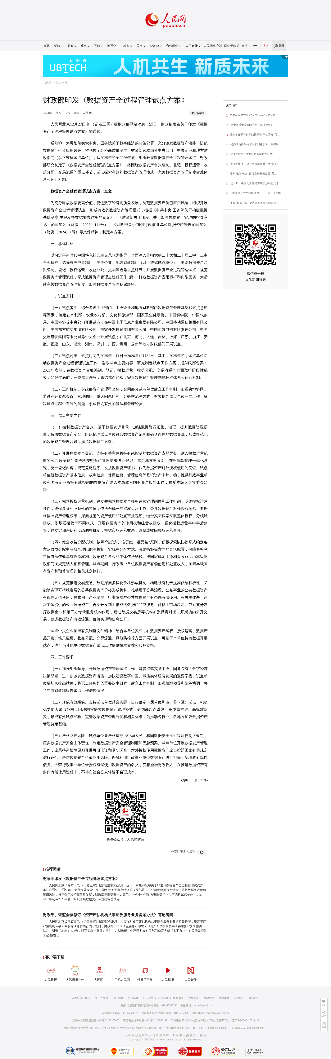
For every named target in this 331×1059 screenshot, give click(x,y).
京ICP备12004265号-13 (245, 1020)
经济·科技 (61, 82)
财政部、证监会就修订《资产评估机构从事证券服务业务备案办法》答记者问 (108, 915)
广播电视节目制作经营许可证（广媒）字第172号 (200, 1020)
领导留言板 (145, 979)
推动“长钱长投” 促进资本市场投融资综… (254, 202)
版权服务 (178, 998)
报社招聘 (118, 998)
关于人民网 (101, 998)
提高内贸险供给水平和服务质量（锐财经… (255, 144)
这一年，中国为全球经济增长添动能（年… (255, 183)
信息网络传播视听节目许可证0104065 (86, 1027)
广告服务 (148, 998)
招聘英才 (133, 998)
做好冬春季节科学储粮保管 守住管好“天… (255, 134)
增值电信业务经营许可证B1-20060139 (145, 1020)
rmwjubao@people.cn (217, 1013)
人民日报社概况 (81, 998)
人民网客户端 (213, 45)
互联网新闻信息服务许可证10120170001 (95, 1020)
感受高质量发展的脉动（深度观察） (251, 124)
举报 (245, 45)
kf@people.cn (130, 1013)
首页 (46, 45)
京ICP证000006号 (220, 1027)
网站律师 (224, 998)
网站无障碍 (231, 45)
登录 (281, 45)
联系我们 (254, 998)
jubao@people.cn (203, 1005)
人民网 (47, 82)
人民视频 (168, 979)
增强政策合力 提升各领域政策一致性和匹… (255, 163)
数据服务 (193, 998)
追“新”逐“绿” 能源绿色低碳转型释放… (252, 154)
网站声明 (208, 998)
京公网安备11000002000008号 (249, 1027)
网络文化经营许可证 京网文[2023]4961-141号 (137, 1027)
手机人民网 (122, 979)
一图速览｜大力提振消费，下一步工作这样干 (256, 193)
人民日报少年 (75, 979)
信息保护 (239, 998)
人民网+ (99, 979)
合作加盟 (163, 998)
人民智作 (190, 979)
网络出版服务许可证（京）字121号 (186, 1027)
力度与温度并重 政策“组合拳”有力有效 (253, 115)
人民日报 (51, 979)
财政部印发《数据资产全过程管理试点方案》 (81, 878)
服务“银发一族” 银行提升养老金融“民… (253, 173)
